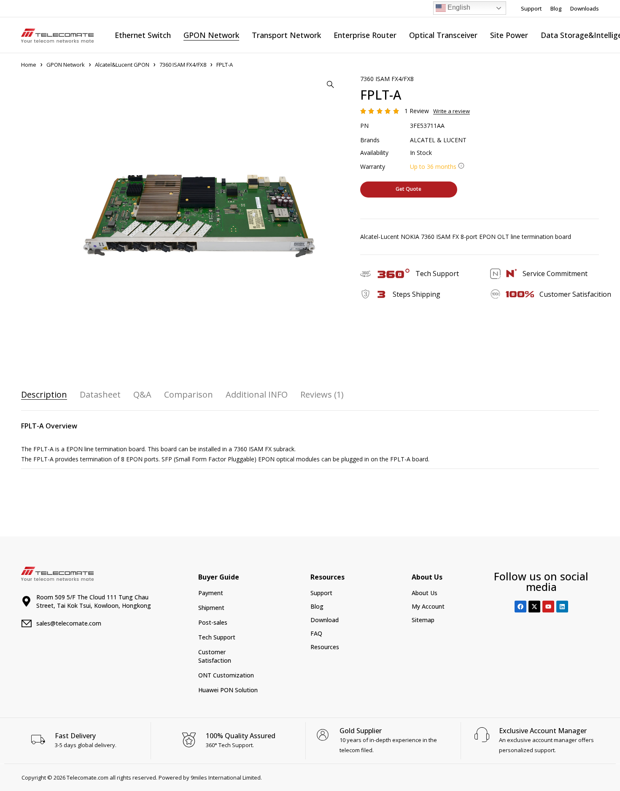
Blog (556, 8)
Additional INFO (257, 395)
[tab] (44, 395)
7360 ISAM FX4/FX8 (182, 64)
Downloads (584, 8)
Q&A (142, 395)
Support (531, 8)
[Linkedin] (562, 606)
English (458, 7)
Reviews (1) (322, 395)
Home (28, 64)
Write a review (451, 111)
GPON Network (65, 64)
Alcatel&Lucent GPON (122, 64)
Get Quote (408, 188)
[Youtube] (548, 606)
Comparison (188, 395)
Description (44, 395)
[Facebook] (520, 606)
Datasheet (100, 395)
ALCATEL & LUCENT (438, 140)
